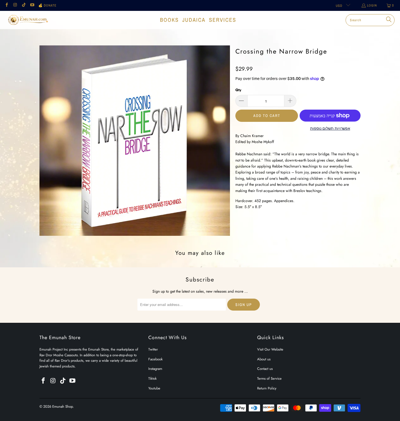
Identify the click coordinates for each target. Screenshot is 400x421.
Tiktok (152, 378)
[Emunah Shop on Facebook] (6, 5)
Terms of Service (269, 378)
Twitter (153, 349)
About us (263, 359)
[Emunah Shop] (27, 20)
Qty (238, 89)
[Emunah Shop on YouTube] (32, 5)
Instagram (155, 368)
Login (372, 5)
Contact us (265, 368)
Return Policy (266, 388)
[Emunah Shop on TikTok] (23, 5)
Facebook (155, 359)
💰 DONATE (47, 5)
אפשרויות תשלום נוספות (330, 128)
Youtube (154, 388)
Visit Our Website (270, 349)
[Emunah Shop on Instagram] (15, 5)
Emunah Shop (62, 406)
